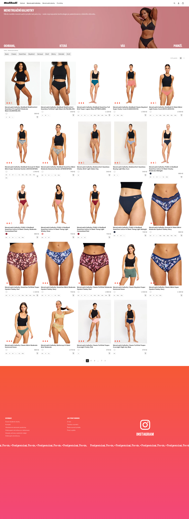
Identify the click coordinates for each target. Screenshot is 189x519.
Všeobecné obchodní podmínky (15, 427)
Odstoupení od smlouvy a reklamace (17, 430)
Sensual (40, 54)
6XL (175, 115)
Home (5, 50)
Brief (47, 54)
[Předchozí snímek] (8, 83)
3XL (99, 115)
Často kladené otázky (12, 422)
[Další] (105, 360)
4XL (102, 115)
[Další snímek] (37, 83)
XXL (95, 115)
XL (91, 115)
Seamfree (22, 54)
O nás (69, 422)
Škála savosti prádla (74, 427)
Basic (7, 54)
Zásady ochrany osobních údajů (16, 433)
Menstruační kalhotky (13, 50)
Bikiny (53, 54)
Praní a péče (71, 430)
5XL (106, 115)
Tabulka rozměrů (72, 425)
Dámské (61, 54)
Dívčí (68, 54)
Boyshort (31, 54)
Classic (13, 54)
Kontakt (8, 425)
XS (78, 115)
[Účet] (178, 3)
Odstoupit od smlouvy (12, 436)
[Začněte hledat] (174, 3)
